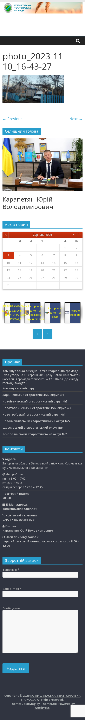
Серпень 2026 (42, 235)
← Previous (12, 118)
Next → (76, 118)
